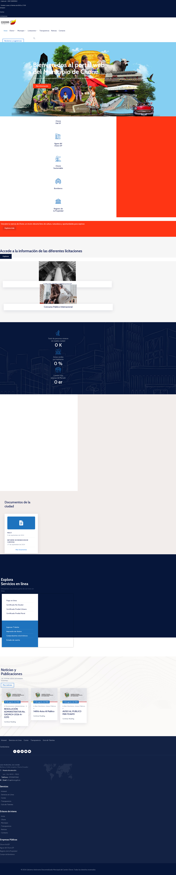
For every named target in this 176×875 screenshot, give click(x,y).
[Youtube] (25, 751)
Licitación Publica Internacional (57, 284)
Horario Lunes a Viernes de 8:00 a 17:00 (13, 5)
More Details (10, 475)
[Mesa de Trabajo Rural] (55, 434)
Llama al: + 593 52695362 (9, 1)
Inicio (5, 31)
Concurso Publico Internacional (58, 307)
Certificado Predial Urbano (16, 609)
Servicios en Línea (15, 740)
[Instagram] (18, 751)
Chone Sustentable (58, 167)
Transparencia (44, 31)
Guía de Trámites (49, 740)
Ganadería (7, 459)
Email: (11, 780)
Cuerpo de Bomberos (7, 854)
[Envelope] (29, 751)
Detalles (58, 310)
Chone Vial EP (58, 122)
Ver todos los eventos (64, 405)
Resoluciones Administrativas (15, 706)
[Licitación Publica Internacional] (57, 273)
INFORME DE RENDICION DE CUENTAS (17, 541)
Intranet (4, 740)
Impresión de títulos (14, 631)
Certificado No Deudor (15, 605)
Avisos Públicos (51, 706)
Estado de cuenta (13, 640)
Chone (11, 31)
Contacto (62, 31)
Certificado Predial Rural (15, 613)
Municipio (21, 31)
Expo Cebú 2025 (11, 462)
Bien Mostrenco (40, 706)
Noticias (54, 31)
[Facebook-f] (14, 751)
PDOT (9, 533)
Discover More (41, 86)
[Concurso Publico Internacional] (58, 295)
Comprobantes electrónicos (17, 636)
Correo (26, 740)
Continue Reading (10, 722)
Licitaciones (32, 31)
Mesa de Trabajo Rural (50, 459)
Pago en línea (11, 600)
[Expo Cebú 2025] (18, 434)
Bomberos (58, 188)
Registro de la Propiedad (58, 210)
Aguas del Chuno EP (58, 144)
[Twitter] (22, 751)
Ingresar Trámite (12, 627)
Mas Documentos (21, 550)
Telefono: (10, 777)
